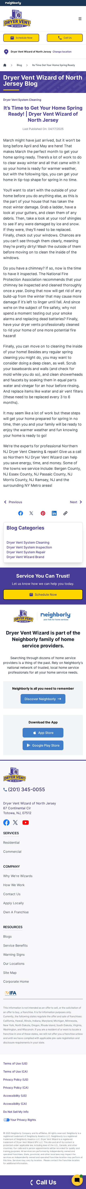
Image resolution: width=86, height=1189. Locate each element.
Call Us (68, 37)
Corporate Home (16, 981)
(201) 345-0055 (26, 789)
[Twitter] (31, 513)
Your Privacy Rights (23, 1119)
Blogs (7, 936)
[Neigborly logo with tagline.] (57, 616)
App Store (45, 733)
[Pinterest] (43, 513)
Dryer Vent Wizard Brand (25, 557)
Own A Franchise (16, 912)
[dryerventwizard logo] (43, 774)
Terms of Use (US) (15, 1063)
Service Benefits (15, 945)
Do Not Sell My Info (15, 1111)
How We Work (14, 885)
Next (73, 502)
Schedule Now (24, 37)
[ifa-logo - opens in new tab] (10, 993)
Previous (15, 502)
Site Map (10, 973)
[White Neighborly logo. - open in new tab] (13, 3)
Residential (11, 842)
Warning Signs (14, 954)
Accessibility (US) (15, 1095)
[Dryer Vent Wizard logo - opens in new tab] (24, 616)
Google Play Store (45, 745)
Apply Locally (13, 903)
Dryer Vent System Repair (26, 552)
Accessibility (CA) (15, 1103)
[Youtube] (25, 822)
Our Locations (13, 964)
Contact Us (11, 894)
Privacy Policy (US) (15, 1079)
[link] (65, 513)
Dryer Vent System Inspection (29, 547)
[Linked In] (54, 513)
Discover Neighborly (40, 699)
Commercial (12, 852)
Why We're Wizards (17, 876)
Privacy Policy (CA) (15, 1087)
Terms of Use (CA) (15, 1071)
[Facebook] (20, 513)
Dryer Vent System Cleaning (22, 99)
